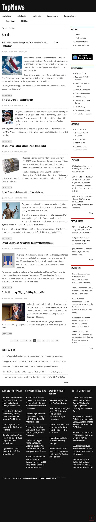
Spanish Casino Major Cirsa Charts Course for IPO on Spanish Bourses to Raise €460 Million (59, 428)
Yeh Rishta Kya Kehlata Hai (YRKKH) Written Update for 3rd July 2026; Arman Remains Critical (83, 436)
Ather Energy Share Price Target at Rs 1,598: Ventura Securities (12, 427)
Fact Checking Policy (82, 110)
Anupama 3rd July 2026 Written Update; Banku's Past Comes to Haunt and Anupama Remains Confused (83, 463)
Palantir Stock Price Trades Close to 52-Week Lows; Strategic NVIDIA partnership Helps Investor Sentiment (82, 202)
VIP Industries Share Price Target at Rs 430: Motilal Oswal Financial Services (82, 230)
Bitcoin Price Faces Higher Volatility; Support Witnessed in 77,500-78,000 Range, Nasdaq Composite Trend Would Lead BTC (36, 462)
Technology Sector (82, 45)
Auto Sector (22, 16)
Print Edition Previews (83, 114)
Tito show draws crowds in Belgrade (17, 99)
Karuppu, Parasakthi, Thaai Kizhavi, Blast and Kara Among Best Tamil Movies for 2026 (34, 361)
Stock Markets (80, 38)
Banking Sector (52, 16)
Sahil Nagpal (8, 105)
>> (57, 341)
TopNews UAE (80, 139)
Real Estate (36, 16)
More (66, 382)
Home (4, 28)
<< (12, 341)
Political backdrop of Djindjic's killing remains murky (24, 292)
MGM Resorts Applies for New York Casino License (58, 401)
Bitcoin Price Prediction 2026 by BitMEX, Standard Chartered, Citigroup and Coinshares (35, 431)
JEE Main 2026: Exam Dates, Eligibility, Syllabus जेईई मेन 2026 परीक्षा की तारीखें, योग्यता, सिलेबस (34, 377)
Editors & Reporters (82, 93)
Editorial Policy (80, 97)
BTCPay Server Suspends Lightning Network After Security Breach (81, 169)
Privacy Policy (80, 107)
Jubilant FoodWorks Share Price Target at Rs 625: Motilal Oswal (82, 251)
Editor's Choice (80, 73)
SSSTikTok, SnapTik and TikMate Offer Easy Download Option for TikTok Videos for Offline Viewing (83, 449)
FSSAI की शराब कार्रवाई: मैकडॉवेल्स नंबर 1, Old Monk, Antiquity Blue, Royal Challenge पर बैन (33, 356)
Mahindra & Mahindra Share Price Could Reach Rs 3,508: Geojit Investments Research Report (12, 439)
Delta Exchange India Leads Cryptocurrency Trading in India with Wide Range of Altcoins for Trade (36, 417)
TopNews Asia (80, 129)
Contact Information (82, 89)
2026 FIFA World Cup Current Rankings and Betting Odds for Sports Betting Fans (32, 372)
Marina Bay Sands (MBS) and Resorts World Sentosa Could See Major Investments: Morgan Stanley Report (60, 413)
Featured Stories (81, 42)
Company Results (70, 16)
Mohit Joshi (8, 52)
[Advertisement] (48, 497)
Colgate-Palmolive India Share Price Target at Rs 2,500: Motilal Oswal (81, 241)
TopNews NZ (80, 143)
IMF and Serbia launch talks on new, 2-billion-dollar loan (26, 145)
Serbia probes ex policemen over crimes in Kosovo (23, 192)
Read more (8, 95)
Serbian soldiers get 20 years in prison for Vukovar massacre (27, 242)
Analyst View (6, 16)
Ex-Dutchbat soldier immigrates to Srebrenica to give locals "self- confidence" (30, 44)
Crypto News (10, 21)
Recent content (80, 150)
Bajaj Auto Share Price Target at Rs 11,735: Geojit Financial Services (11, 451)
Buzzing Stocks (80, 146)
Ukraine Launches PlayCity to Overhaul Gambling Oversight (59, 441)
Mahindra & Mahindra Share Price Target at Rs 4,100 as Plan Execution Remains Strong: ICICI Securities (12, 401)
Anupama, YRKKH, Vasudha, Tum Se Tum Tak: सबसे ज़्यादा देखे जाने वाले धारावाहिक (30, 367)
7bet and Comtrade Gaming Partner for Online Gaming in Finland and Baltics (82, 290)
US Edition (24, 21)
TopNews (13, 6)
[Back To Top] (91, 518)
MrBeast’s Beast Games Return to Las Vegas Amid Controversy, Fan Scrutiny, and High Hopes (59, 452)
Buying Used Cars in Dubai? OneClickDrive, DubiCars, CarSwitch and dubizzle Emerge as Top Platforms (12, 415)
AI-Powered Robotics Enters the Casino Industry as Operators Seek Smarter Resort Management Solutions (82, 337)
